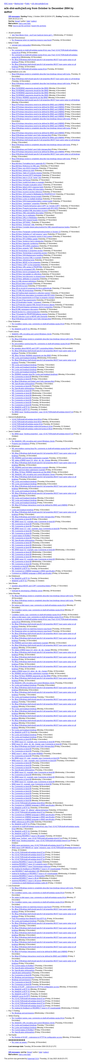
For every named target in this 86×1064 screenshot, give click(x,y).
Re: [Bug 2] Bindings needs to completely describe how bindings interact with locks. (43, 339)
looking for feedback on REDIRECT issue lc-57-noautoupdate (35, 873)
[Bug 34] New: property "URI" (22, 248)
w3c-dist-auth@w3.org (39, 4)
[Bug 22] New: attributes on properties (26, 279)
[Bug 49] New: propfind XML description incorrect (30, 210)
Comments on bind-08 (20, 566)
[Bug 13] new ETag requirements (24, 300)
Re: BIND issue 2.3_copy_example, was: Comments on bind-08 (35, 758)
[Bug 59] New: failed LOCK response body (27, 187)
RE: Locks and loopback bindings (24, 358)
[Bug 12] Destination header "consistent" (27, 302)
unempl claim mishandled (21, 45)
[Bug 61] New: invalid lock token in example (28, 182)
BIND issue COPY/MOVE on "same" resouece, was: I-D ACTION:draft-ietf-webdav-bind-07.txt (46, 848)
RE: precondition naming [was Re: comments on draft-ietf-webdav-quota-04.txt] (41, 448)
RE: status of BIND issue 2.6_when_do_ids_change (31, 460)
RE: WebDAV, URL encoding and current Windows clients (33, 474)
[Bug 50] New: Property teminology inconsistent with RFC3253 (35, 208)
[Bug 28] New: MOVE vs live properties (26, 262)
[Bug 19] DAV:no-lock (20, 286)
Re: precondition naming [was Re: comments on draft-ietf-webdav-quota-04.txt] (41, 344)
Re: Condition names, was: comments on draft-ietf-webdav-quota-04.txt (38, 324)
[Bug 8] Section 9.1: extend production (26, 312)
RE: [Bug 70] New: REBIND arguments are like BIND (31, 355)
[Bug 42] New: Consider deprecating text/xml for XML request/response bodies (41, 227)
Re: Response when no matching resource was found (31, 40)
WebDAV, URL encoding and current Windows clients (31, 334)
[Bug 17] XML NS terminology (23, 290)
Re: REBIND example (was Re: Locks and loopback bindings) (35, 374)
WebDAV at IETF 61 (19, 581)
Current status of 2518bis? (21, 536)
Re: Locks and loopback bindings (24, 370)
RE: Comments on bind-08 (21, 391)
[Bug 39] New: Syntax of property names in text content (32, 236)
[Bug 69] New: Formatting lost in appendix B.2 (29, 163)
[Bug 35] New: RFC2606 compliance (25, 246)
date (28, 21)
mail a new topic (25, 23)
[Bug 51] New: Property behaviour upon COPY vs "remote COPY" (36, 206)
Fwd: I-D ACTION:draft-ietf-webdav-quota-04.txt (29, 69)
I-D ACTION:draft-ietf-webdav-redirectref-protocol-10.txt (32, 426)
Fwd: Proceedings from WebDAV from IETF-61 (29, 918)
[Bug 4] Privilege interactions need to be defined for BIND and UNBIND (38, 105)
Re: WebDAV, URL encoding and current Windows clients (33, 441)
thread (17, 21)
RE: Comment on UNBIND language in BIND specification (33, 571)
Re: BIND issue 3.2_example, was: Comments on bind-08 (33, 742)
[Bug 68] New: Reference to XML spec (26, 166)
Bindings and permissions (21, 980)
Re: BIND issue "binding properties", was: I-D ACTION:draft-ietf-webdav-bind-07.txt (42, 412)
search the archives (39, 26)
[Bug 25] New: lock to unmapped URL (26, 272)
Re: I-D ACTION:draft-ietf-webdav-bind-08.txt (28, 803)
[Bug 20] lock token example (22, 283)
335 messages (14, 16)
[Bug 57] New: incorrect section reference (27, 192)
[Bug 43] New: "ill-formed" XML (23, 225)
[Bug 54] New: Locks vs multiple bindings (27, 199)
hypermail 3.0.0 (33, 1058)
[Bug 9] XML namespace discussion (25, 309)
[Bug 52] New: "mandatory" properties (26, 203)
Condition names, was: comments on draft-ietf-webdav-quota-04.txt (36, 615)
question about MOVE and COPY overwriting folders (31, 586)
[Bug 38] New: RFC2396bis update (25, 239)
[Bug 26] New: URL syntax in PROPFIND (27, 267)
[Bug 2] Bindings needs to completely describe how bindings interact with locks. (41, 74)
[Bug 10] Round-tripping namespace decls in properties (32, 307)
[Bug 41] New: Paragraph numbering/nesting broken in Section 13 (36, 232)
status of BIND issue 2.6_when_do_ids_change (29, 671)
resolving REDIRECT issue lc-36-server (26, 881)
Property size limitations (20, 443)
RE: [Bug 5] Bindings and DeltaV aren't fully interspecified (33, 517)
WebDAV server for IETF (21, 996)
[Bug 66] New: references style (23, 170)
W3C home (8, 4)
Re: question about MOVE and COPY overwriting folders (33, 348)
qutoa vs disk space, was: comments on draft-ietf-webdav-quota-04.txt (37, 617)
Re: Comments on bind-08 (21, 377)
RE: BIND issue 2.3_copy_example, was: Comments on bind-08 (35, 529)
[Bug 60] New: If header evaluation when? (27, 185)
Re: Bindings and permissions (23, 977)
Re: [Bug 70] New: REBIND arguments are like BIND (31, 676)
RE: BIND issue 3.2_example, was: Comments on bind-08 (33, 521)
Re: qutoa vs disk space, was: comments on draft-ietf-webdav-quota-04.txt (39, 605)
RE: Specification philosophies (23, 384)
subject (34, 21)
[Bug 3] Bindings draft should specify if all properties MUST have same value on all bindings (46, 79)
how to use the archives (21, 26)
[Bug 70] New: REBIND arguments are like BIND (30, 97)
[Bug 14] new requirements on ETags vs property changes (33, 298)
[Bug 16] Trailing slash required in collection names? (31, 293)
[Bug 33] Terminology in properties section (27, 251)
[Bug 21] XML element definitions (24, 281)
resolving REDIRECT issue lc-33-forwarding (28, 876)
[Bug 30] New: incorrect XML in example (26, 258)
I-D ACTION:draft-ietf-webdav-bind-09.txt (27, 419)
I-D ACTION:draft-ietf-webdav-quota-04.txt (27, 424)
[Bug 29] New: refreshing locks (23, 260)
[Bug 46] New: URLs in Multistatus (24, 218)
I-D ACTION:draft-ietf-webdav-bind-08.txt (27, 422)
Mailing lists (18, 4)
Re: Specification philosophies (23, 388)
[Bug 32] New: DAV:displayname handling (27, 255)
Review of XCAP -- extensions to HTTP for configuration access (35, 987)
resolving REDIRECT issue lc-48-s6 (25, 878)
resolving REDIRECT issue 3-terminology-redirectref (31, 866)
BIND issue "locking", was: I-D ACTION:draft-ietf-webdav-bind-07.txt (37, 838)
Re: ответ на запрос (19, 1042)
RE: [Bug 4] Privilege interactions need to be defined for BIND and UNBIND (40, 505)
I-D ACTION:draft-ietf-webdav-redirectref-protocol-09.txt (32, 429)
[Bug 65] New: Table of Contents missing (27, 173)
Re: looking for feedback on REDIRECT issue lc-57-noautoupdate (36, 869)
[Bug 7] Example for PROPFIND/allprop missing (29, 314)
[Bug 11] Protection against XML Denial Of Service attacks (33, 305)
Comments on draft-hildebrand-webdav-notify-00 (30, 883)
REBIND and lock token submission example (28, 470)
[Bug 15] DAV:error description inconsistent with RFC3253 (33, 295)
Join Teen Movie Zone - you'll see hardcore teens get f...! (32, 35)
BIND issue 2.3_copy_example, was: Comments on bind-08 (34, 761)
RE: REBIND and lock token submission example (30, 458)
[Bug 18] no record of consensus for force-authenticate (32, 288)
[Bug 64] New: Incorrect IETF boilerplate (26, 175)
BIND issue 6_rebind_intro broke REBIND (27, 753)
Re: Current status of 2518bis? (23, 966)
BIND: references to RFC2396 (23, 822)
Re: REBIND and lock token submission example (30, 643)
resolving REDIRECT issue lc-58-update (27, 862)
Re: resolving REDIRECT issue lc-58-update (28, 836)
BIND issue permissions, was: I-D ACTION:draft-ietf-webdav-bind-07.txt (38, 845)
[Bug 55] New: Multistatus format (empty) (27, 196)
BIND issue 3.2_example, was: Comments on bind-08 (31, 784)
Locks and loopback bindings (22, 510)
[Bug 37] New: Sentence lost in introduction (28, 241)
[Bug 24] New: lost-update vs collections (26, 274)
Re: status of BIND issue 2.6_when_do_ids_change (31, 650)
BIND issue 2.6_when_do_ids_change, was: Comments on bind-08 (37, 744)
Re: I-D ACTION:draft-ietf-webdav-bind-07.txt (28, 812)
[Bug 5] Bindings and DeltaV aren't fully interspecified (31, 135)
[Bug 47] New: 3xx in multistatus (23, 215)
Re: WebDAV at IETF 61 (21, 329)
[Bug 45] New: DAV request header (25, 220)
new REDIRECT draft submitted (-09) (25, 871)
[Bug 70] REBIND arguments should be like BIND (30, 88)
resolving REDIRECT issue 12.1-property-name (29, 864)
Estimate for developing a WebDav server (27, 591)
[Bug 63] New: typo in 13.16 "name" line (26, 177)
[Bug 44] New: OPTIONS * (21, 222)
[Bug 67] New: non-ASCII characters (25, 168)
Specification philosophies (21, 973)
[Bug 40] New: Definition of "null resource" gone (29, 234)
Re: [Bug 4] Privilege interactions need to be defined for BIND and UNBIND (39, 951)
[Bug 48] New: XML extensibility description (28, 213)
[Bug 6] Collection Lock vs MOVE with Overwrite (29, 316)
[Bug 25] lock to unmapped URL (23, 269)
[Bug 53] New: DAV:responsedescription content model (32, 201)
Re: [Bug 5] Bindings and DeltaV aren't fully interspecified (33, 381)
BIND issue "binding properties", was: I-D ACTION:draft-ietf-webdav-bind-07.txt (41, 840)
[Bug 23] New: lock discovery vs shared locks (28, 276)
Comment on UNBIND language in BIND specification (32, 573)
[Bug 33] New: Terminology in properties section (29, 253)
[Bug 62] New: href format (21, 180)
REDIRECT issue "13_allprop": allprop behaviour (30, 810)
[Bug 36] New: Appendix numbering (25, 243)
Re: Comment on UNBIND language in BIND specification (33, 805)
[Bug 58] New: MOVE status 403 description (28, 189)
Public (27, 4)
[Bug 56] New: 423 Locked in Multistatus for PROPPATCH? (34, 194)
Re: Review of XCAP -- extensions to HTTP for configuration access (37, 1037)
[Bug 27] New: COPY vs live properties (26, 265)
